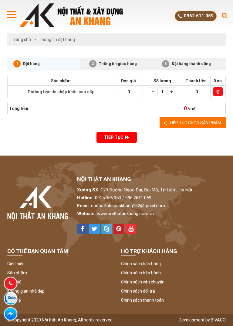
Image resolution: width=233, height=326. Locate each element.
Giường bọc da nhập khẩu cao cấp (61, 91)
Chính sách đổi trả (138, 291)
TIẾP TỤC (114, 137)
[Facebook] (11, 314)
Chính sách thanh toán (142, 300)
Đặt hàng (28, 63)
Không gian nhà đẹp (26, 291)
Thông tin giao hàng (114, 63)
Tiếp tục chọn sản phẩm (194, 122)
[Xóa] (218, 91)
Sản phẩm (17, 272)
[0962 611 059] (11, 299)
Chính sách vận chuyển (142, 282)
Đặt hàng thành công (187, 63)
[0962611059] (11, 283)
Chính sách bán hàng (141, 263)
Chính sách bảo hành (141, 272)
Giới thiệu (16, 263)
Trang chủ (21, 39)
